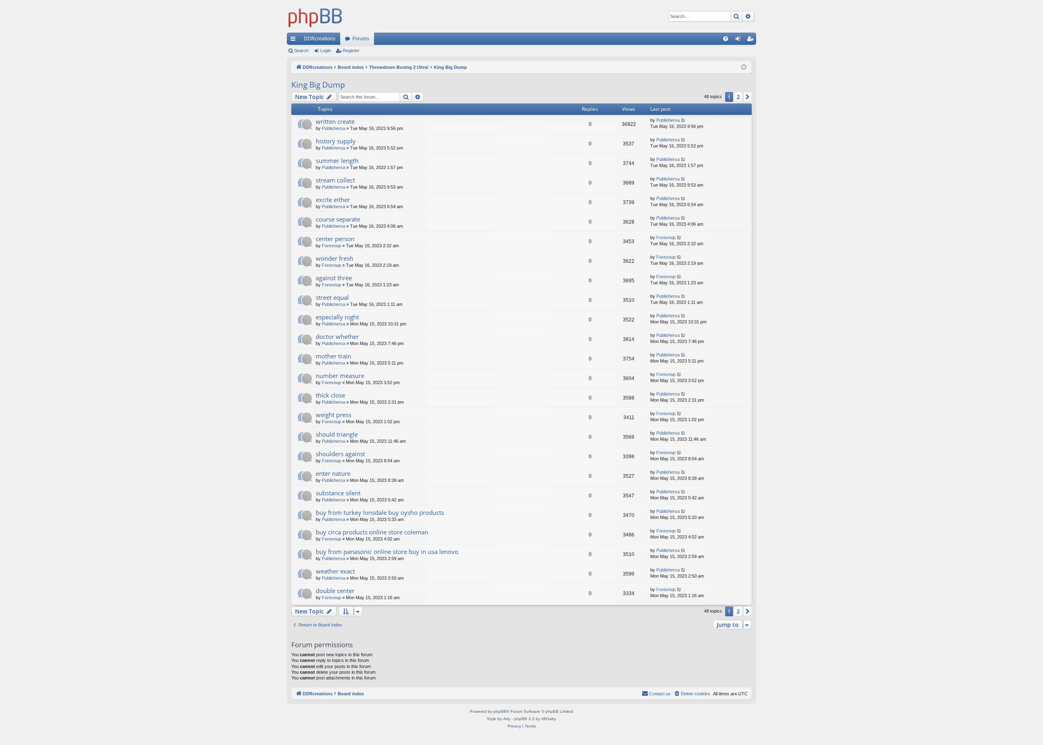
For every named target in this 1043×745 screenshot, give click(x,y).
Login (325, 50)
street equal (332, 297)
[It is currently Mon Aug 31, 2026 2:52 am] (743, 67)
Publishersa (333, 128)
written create (335, 121)
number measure (340, 375)
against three (334, 278)
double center (335, 591)
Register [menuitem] (751, 40)
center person (335, 239)
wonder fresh (334, 258)
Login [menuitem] (739, 40)
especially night (337, 317)
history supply (336, 141)
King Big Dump (318, 84)
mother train (333, 356)
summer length (337, 160)
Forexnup (331, 245)
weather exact (335, 571)
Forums (360, 39)
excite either (333, 200)
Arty (506, 718)
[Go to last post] (683, 120)
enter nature (333, 473)
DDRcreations (319, 39)
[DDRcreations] (315, 16)
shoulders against (340, 454)
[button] (748, 97)
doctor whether (337, 336)
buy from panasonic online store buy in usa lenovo (387, 551)
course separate (338, 219)
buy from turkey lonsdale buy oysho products (380, 512)
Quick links (294, 40)
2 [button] (738, 97)
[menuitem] (726, 39)
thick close (330, 395)
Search (301, 50)
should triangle (337, 434)
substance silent (338, 493)
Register (351, 50)
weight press (333, 415)
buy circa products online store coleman (372, 532)
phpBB (499, 711)
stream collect (335, 180)
